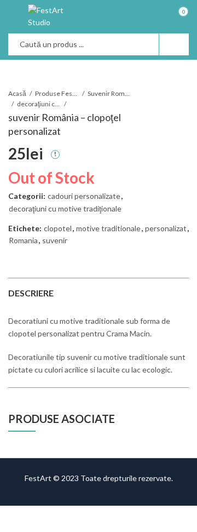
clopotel (58, 228)
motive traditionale (108, 228)
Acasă (17, 93)
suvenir (54, 240)
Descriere (31, 293)
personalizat (166, 228)
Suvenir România (109, 93)
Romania (23, 240)
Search (174, 44)
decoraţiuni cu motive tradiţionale (39, 104)
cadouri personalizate (84, 196)
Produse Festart (57, 93)
